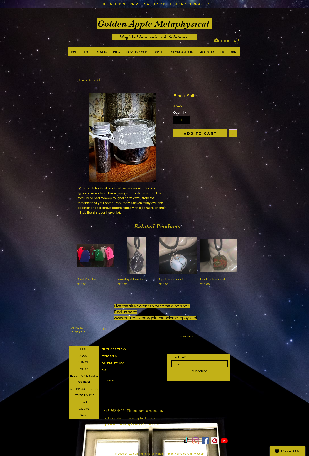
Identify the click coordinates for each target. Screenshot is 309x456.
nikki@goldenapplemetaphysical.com (130, 418)
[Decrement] (176, 120)
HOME (84, 349)
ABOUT (84, 355)
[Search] (238, 29)
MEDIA (84, 368)
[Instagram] (195, 440)
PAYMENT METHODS (113, 363)
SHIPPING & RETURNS (84, 388)
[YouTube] (224, 440)
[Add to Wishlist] (233, 133)
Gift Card (84, 408)
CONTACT (84, 382)
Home (81, 80)
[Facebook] (205, 440)
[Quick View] (95, 255)
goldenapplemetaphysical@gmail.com (131, 424)
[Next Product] (243, 255)
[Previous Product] (72, 255)
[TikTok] (186, 440)
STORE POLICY (84, 395)
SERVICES (84, 362)
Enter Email (178, 357)
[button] (236, 40)
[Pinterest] (214, 440)
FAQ (84, 402)
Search (84, 415)
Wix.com (199, 453)
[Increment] (186, 120)
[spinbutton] (181, 120)
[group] (157, 264)
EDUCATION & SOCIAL (84, 375)
